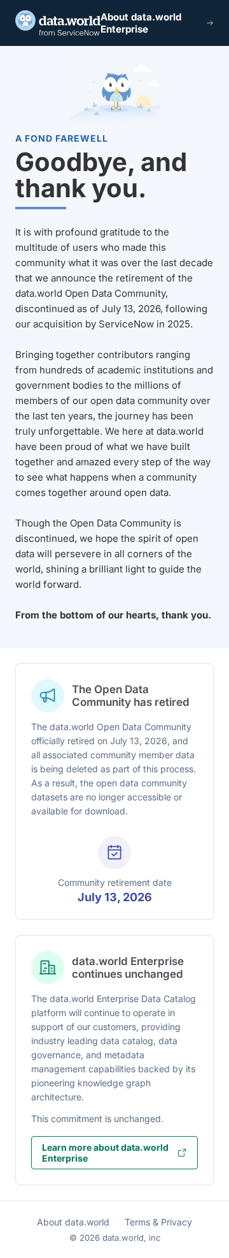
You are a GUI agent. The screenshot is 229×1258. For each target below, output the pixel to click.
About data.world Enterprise (141, 23)
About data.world (73, 1222)
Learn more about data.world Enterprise (105, 1153)
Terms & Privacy (158, 1222)
